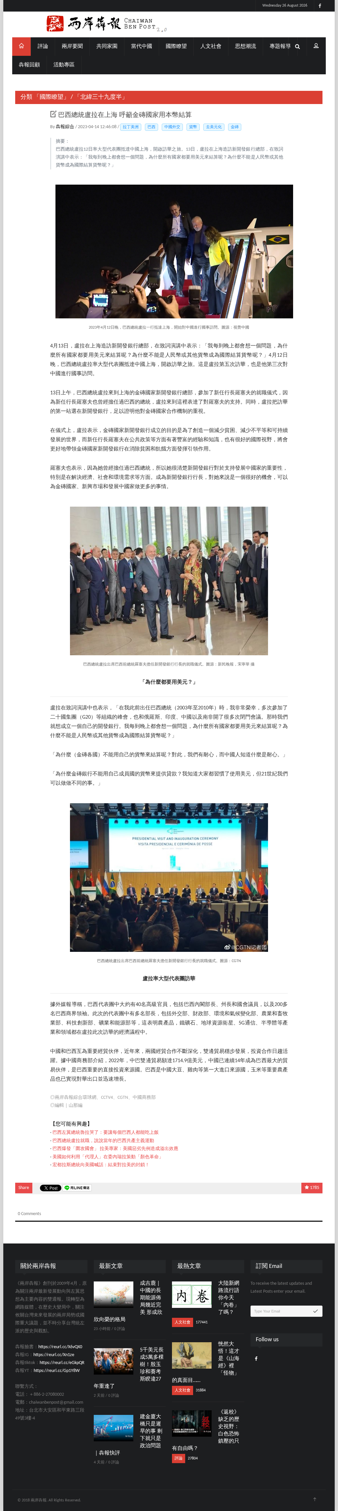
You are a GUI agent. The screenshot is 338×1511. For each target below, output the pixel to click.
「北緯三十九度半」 (101, 97)
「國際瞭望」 (51, 97)
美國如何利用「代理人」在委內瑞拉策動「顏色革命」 (107, 1157)
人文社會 (210, 46)
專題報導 (280, 46)
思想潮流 (245, 46)
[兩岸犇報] (169, 24)
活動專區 (64, 65)
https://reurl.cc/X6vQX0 (60, 1347)
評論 (43, 46)
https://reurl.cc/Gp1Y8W (57, 1370)
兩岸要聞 (72, 46)
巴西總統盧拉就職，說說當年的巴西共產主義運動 (103, 1140)
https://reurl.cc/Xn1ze (53, 1354)
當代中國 (141, 46)
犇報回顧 (29, 65)
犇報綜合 (65, 127)
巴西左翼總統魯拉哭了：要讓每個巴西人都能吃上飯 (105, 1132)
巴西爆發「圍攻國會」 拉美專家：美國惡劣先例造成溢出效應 (115, 1148)
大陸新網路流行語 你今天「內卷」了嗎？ (228, 1298)
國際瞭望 (176, 46)
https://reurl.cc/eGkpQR (62, 1362)
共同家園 (107, 46)
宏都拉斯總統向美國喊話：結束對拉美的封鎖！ (101, 1165)
